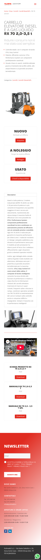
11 (22, 325)
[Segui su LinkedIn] (10, 531)
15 (29, 325)
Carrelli (16, 11)
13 (26, 325)
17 (33, 325)
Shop (10, 11)
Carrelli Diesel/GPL (24, 11)
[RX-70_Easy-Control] (20, 327)
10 (20, 325)
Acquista (20, 140)
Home (6, 11)
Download (21, 377)
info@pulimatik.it (10, 504)
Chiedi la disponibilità (20, 178)
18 (35, 325)
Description (11, 195)
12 (24, 325)
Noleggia (20, 159)
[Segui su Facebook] (5, 531)
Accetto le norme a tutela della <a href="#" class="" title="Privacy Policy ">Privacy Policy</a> (21, 464)
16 (31, 325)
